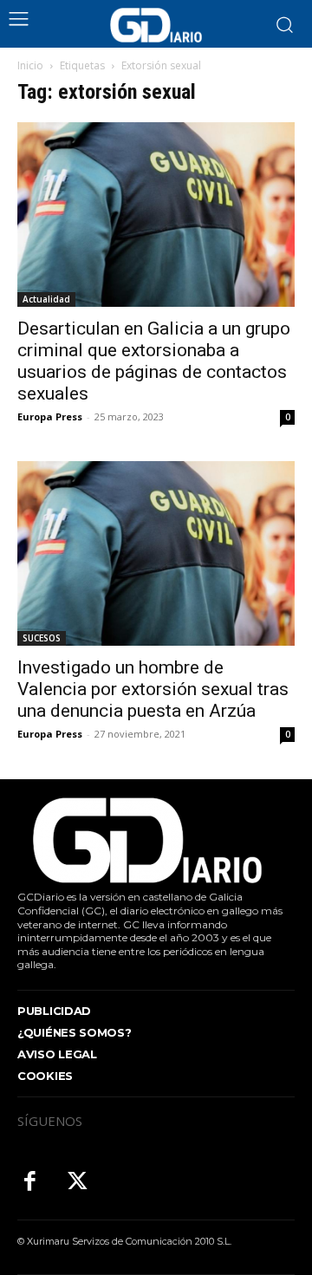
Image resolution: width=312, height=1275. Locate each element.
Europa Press (49, 416)
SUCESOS (42, 638)
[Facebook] (29, 1182)
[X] (77, 1182)
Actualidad (46, 299)
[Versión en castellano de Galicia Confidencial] (156, 25)
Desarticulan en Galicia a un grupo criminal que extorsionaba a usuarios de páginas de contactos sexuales (153, 361)
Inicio (30, 65)
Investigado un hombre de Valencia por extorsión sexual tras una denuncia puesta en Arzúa (153, 689)
